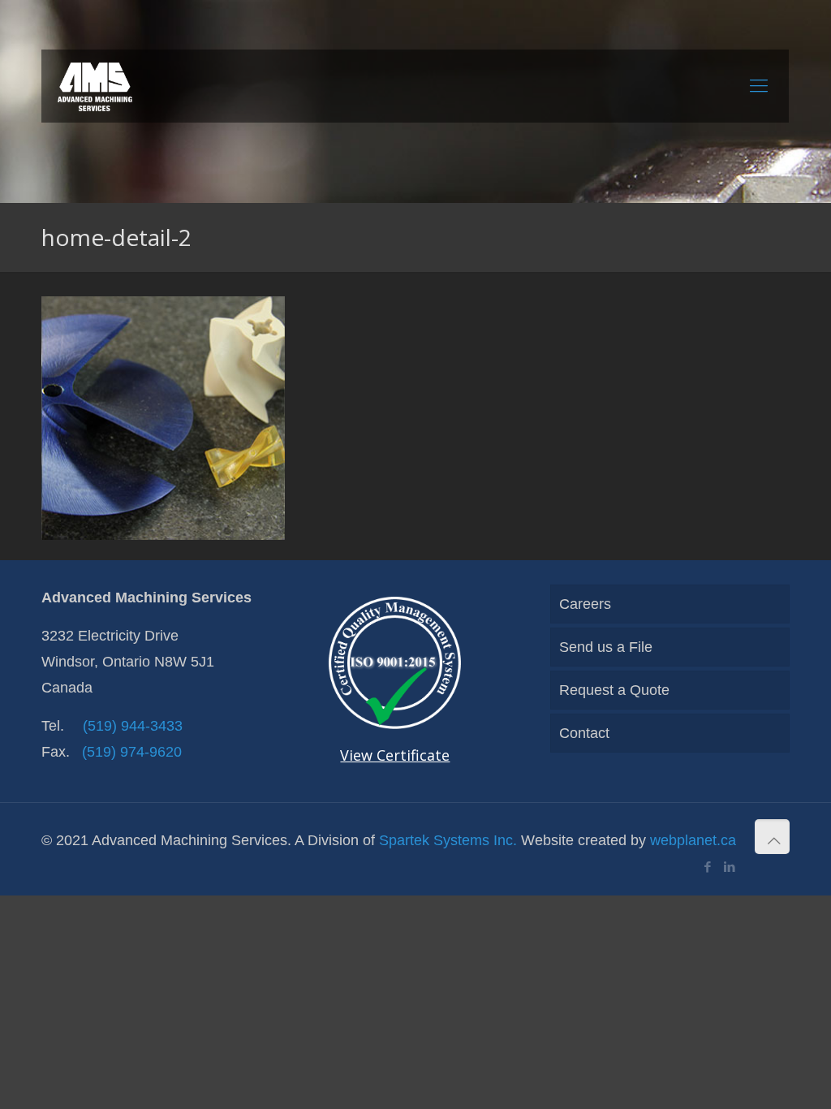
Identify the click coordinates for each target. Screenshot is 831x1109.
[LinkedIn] (729, 867)
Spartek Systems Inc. (448, 840)
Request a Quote (614, 690)
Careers (585, 604)
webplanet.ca (693, 840)
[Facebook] (708, 867)
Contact (584, 733)
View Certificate (395, 755)
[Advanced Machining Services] (95, 86)
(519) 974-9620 (132, 752)
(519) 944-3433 (133, 726)
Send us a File (605, 647)
